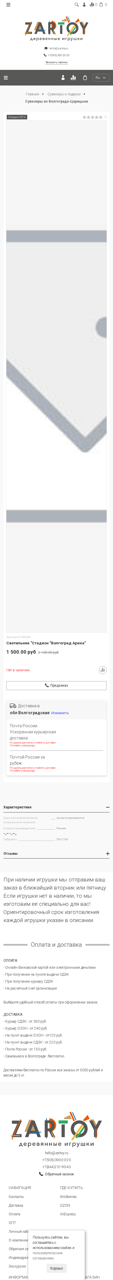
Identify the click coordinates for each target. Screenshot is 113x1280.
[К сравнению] (74, 77)
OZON (65, 1205)
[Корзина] (85, 77)
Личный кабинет (22, 1232)
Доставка (16, 1205)
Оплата (14, 1214)
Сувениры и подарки (64, 94)
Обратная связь (21, 1249)
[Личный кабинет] (63, 77)
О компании (18, 1240)
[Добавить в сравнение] (103, 670)
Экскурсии (17, 1266)
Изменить (60, 713)
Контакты (16, 1197)
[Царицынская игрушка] (56, 28)
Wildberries (68, 1197)
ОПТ (12, 1223)
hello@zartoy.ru (56, 1153)
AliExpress (68, 1214)
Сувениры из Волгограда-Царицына (56, 101)
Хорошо (56, 1268)
